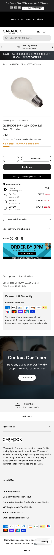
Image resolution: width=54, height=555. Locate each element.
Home (5, 64)
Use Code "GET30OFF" (33, 8)
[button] (44, 31)
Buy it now (27, 167)
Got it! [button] (27, 550)
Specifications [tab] (26, 276)
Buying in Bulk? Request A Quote (27, 176)
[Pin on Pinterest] (22, 238)
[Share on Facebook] (16, 238)
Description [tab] (9, 276)
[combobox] (27, 38)
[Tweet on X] (11, 238)
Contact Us (27, 377)
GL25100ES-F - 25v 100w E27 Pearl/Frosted (25, 64)
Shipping (17, 139)
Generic (6, 120)
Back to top (27, 416)
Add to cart (36, 158)
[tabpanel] (27, 284)
